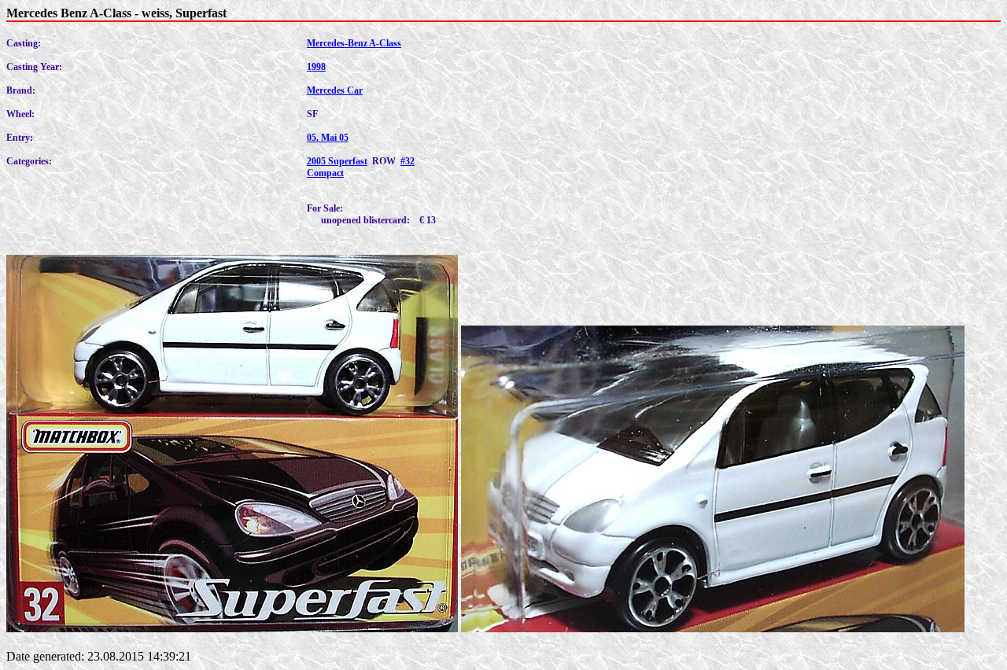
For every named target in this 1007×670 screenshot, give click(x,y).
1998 (316, 66)
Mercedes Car (335, 90)
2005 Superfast (337, 161)
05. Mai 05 (328, 137)
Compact (325, 173)
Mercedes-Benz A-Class (354, 43)
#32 (407, 161)
